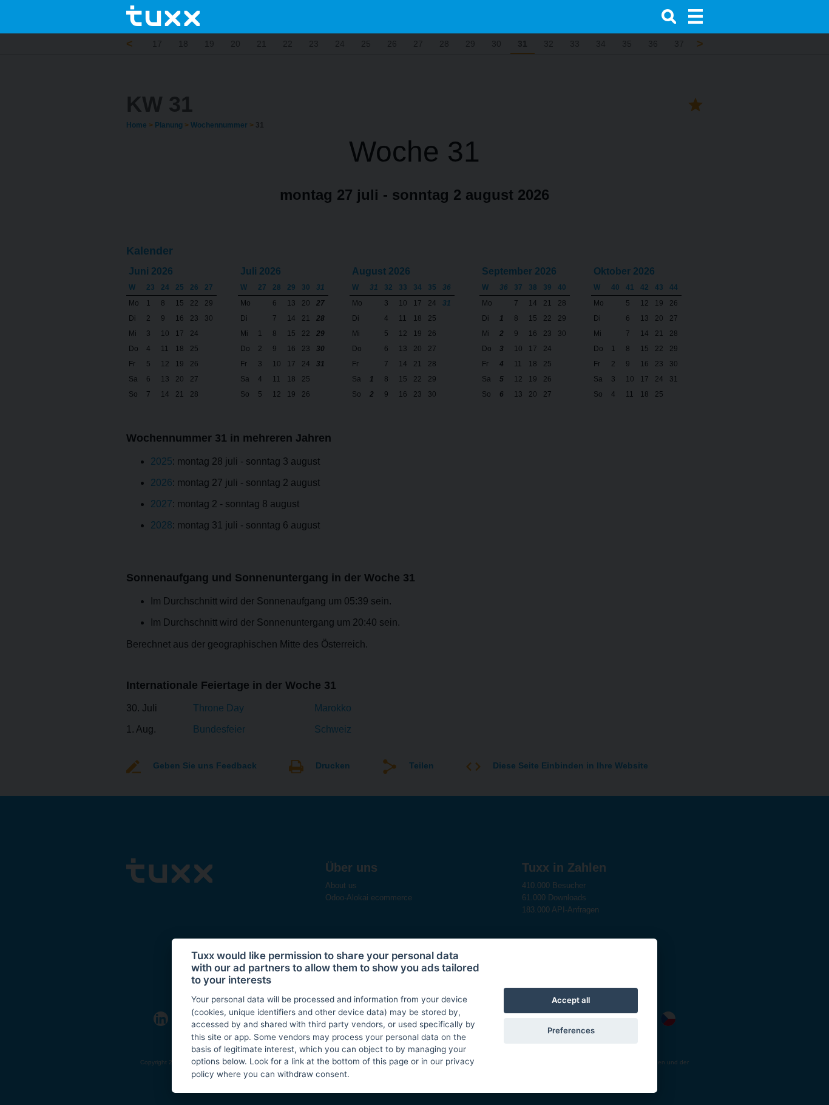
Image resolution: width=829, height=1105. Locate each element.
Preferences (571, 1030)
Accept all (571, 1000)
